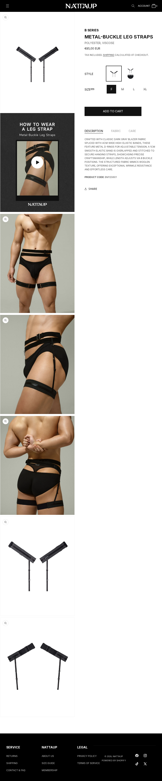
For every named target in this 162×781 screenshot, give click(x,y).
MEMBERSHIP (49, 770)
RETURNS (12, 756)
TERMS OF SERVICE (88, 763)
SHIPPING (12, 763)
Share (93, 189)
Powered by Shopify (114, 760)
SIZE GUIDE (48, 763)
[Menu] (7, 6)
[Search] (133, 6)
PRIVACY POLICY (87, 756)
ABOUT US (48, 756)
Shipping (108, 54)
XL (147, 90)
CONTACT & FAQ (15, 770)
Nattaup (118, 756)
